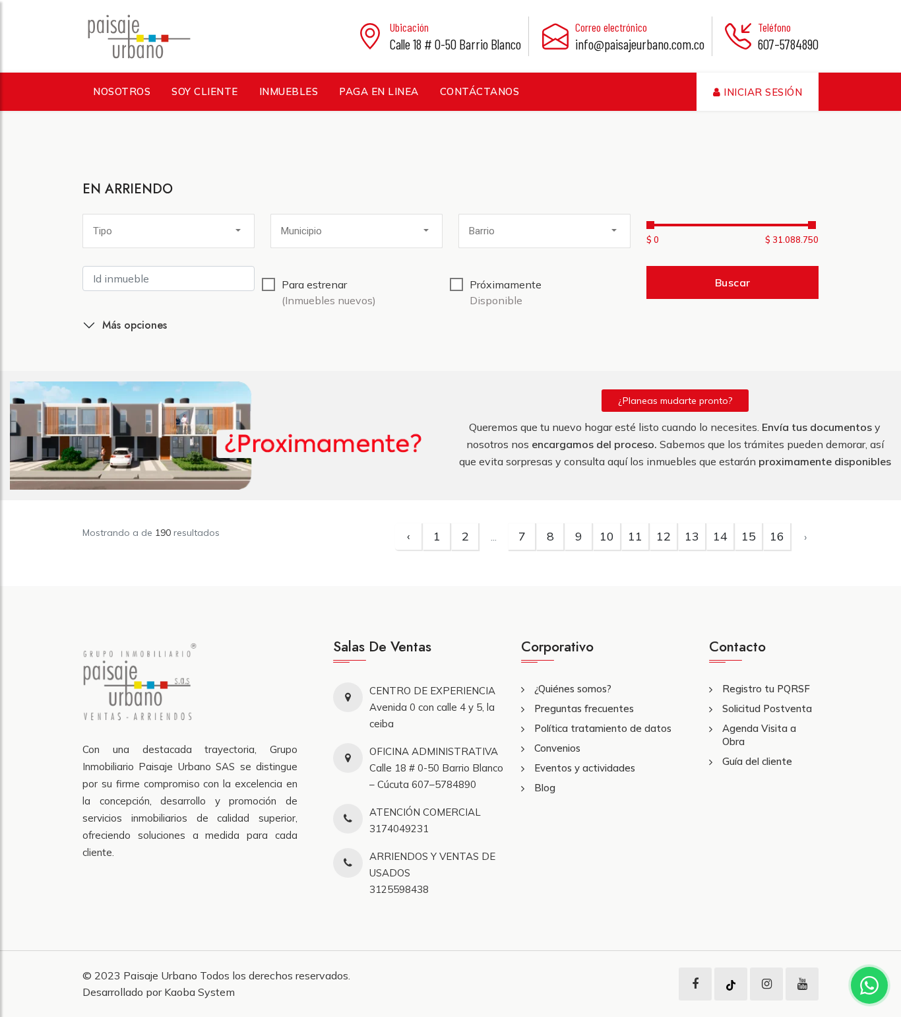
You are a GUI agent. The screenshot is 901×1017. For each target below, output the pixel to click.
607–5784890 (788, 44)
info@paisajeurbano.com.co (639, 44)
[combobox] (168, 230)
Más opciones (134, 325)
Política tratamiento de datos (602, 728)
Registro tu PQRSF (766, 688)
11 (635, 536)
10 (607, 536)
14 (720, 536)
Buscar (733, 282)
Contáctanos (480, 91)
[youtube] (802, 984)
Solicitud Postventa (767, 708)
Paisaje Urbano (161, 975)
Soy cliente (204, 91)
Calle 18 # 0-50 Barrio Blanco (455, 44)
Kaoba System (199, 992)
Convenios (557, 748)
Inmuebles (289, 91)
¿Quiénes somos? (572, 688)
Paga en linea (379, 91)
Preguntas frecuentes (584, 708)
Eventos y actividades (584, 768)
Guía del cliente (757, 761)
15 (748, 536)
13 (692, 536)
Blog (544, 787)
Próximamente (506, 292)
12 (663, 536)
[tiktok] (730, 984)
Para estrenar (329, 292)
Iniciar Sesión (762, 92)
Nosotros (121, 91)
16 (777, 536)
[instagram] (767, 984)
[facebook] (695, 984)
